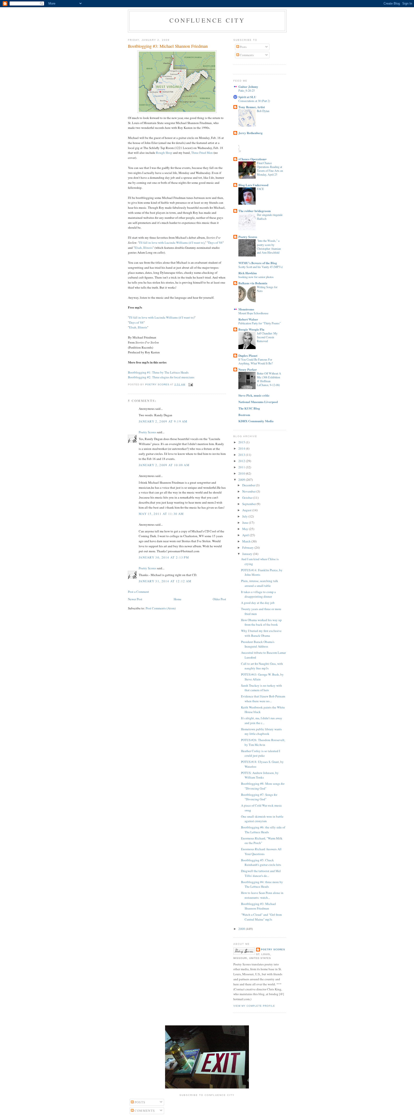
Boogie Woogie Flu (251, 329)
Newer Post (135, 599)
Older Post (219, 599)
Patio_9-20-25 (246, 90)
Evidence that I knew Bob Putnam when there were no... (263, 698)
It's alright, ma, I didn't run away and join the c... (261, 720)
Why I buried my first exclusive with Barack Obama (261, 633)
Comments (246, 55)
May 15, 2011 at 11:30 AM (161, 513)
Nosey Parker (247, 369)
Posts (243, 47)
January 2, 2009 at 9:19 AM (163, 421)
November (249, 491)
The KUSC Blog (249, 408)
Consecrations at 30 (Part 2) (254, 101)
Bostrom (244, 414)
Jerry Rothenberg (250, 133)
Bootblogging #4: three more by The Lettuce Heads (262, 884)
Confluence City (207, 20)
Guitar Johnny (248, 86)
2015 (242, 442)
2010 (242, 473)
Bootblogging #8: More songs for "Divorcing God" (262, 786)
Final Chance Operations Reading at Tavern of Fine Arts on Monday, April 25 (270, 168)
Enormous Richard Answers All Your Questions (261, 851)
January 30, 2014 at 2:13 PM (164, 557)
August (247, 510)
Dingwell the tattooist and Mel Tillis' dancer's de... (261, 873)
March (246, 541)
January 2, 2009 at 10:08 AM (164, 465)
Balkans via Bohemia (252, 283)
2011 (242, 467)
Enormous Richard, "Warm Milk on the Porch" (261, 840)
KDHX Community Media (256, 421)
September (249, 504)
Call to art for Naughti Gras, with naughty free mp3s (262, 666)
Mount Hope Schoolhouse (253, 313)
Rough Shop (164, 152)
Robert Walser (248, 319)
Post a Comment (138, 591)
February (248, 547)
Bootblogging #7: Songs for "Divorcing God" (259, 797)
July (245, 516)
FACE (260, 189)
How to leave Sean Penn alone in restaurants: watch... (262, 895)
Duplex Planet (247, 355)
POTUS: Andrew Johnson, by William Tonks (260, 775)
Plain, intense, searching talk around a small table (259, 583)
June (245, 522)
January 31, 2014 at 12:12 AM (165, 581)
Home (177, 599)
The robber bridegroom (254, 210)
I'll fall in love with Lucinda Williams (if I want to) (171, 242)
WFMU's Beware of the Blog (257, 263)
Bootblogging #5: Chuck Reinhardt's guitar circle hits (261, 862)
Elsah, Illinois (144, 247)
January (247, 554)
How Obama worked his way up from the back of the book (261, 622)
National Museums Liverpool (258, 401)
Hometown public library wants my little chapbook (261, 731)
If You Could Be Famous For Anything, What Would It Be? (255, 361)
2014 (242, 448)
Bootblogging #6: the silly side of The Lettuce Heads (263, 829)
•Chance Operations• (252, 159)
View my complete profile (254, 1006)
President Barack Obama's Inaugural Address (257, 644)
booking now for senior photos (256, 277)
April (246, 535)
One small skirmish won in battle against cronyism (262, 818)
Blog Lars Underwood (253, 185)
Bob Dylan (263, 111)
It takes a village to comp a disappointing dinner (258, 594)
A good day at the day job (258, 603)
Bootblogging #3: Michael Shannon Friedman (258, 906)
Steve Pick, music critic (254, 395)
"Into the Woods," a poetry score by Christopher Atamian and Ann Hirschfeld (269, 246)
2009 (242, 479)
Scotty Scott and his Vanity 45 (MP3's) (260, 267)
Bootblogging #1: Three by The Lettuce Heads (158, 372)
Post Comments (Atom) (161, 608)
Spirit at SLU (247, 97)
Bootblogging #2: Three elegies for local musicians (161, 377)
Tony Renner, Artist (251, 107)
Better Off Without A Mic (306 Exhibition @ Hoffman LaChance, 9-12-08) (269, 379)
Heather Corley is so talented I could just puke (260, 753)
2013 (242, 454)
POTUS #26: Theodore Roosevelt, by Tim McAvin (263, 742)
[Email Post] (190, 384)
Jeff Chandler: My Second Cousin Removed (267, 337)
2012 (242, 461)
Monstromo (246, 309)
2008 (242, 929)
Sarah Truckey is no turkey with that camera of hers (261, 687)
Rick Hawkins (247, 273)
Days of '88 (215, 242)
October (247, 497)
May (245, 529)
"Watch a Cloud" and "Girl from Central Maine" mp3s (261, 917)
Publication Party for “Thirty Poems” (259, 323)
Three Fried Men (202, 152)
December (249, 485)
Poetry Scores (147, 432)
